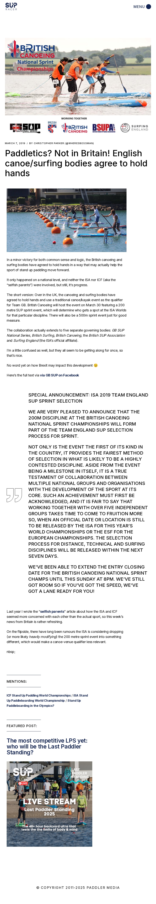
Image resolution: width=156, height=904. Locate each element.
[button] (78, 86)
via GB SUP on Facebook (59, 375)
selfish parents (52, 611)
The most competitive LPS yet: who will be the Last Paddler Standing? (47, 746)
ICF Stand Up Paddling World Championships (39, 695)
